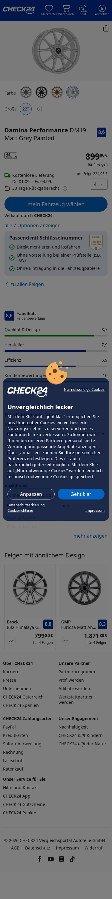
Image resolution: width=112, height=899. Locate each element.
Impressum (95, 510)
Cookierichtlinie (20, 510)
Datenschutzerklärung (26, 505)
